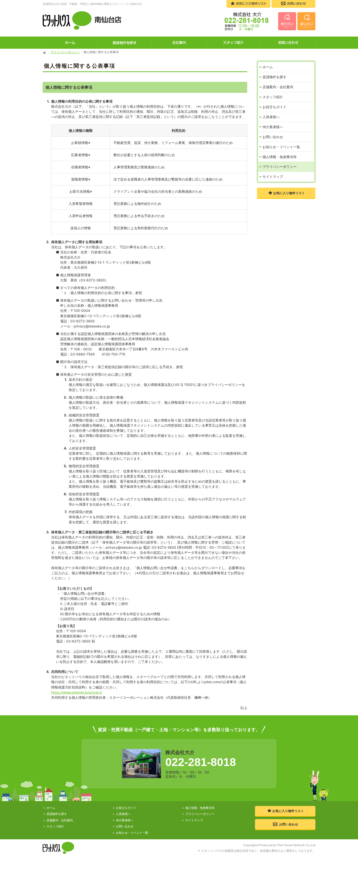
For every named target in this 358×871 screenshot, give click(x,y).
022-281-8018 (200, 762)
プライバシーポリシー (280, 166)
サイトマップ (273, 176)
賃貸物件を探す (274, 77)
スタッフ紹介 (273, 97)
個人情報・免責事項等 (280, 157)
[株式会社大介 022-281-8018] (244, 22)
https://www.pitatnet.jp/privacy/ (76, 692)
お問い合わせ (273, 137)
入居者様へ (271, 117)
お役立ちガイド (274, 107)
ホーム (268, 67)
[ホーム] (45, 52)
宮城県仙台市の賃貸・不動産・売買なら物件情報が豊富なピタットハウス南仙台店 (92, 4)
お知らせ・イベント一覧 (281, 147)
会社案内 (179, 43)
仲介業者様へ (273, 127)
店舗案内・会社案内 (278, 87)
